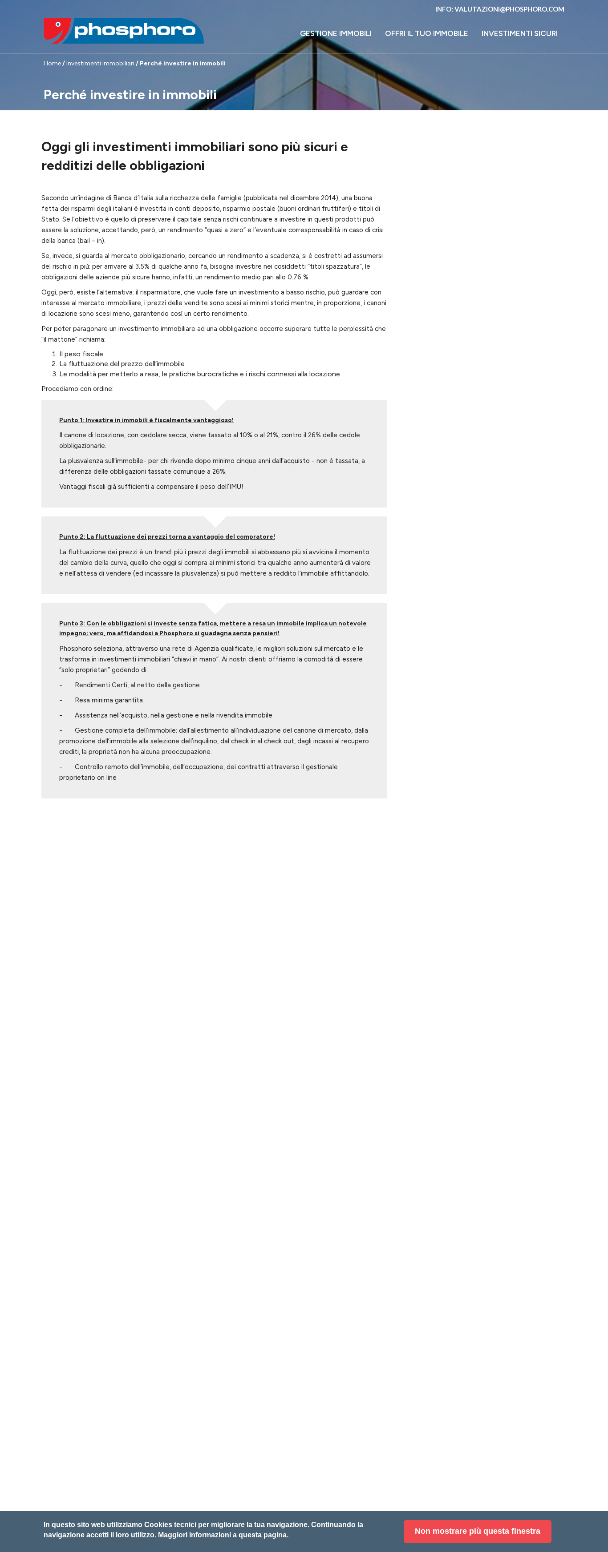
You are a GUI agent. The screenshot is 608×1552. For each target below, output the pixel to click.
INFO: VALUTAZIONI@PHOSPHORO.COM (499, 9)
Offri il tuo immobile (426, 33)
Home (52, 63)
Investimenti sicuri (520, 33)
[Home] (124, 31)
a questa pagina (260, 1535)
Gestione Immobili (336, 33)
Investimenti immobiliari (100, 63)
